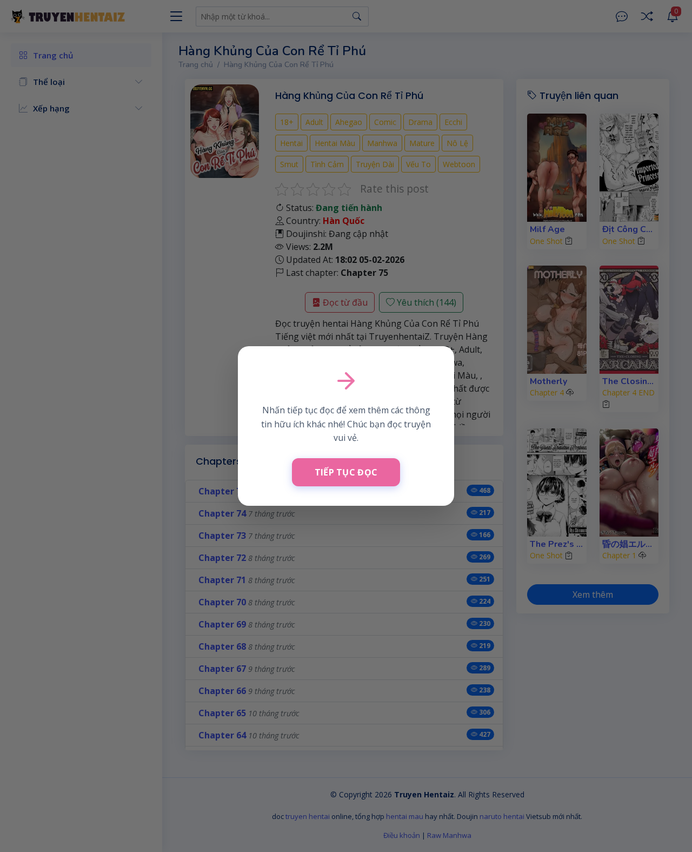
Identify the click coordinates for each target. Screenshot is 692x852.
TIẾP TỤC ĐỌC (346, 472)
